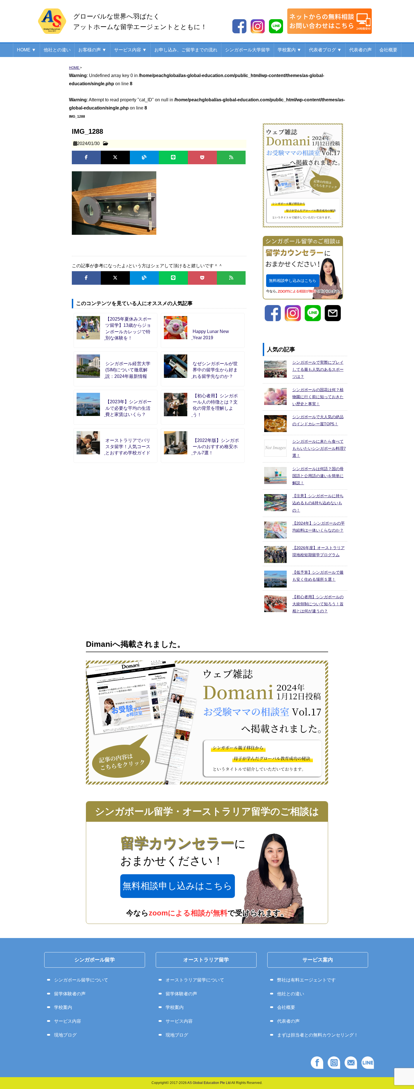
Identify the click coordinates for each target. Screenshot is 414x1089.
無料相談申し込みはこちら (292, 280)
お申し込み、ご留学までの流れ (185, 49)
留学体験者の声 (70, 993)
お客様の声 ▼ (92, 49)
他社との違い (57, 49)
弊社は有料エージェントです (306, 980)
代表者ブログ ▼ (325, 49)
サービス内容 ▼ (130, 49)
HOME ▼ (26, 49)
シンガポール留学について (81, 980)
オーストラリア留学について (195, 980)
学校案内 (63, 1007)
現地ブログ (65, 1035)
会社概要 (388, 49)
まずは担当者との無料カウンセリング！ (317, 1035)
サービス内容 (67, 1021)
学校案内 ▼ (289, 49)
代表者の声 (360, 49)
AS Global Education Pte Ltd (209, 1083)
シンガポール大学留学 (247, 49)
